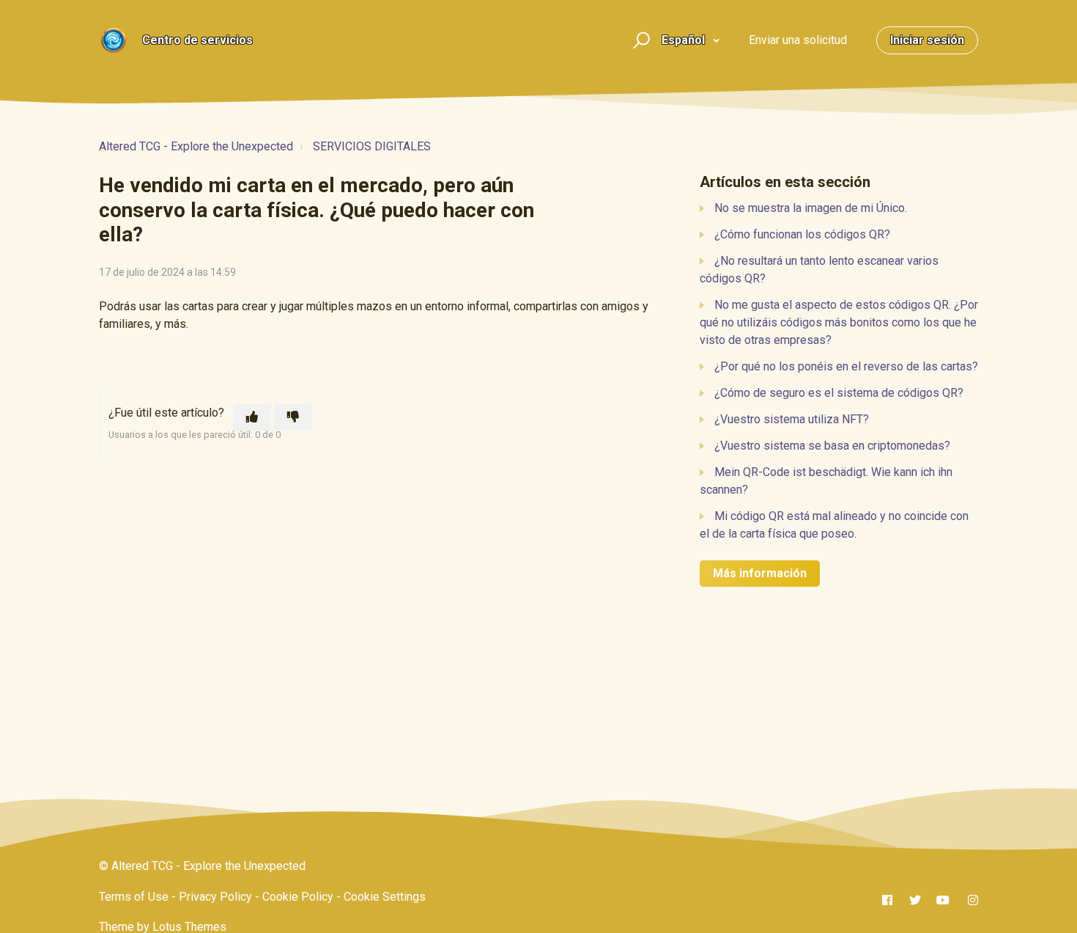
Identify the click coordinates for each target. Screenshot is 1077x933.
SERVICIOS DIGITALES (372, 146)
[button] (639, 41)
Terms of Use (134, 897)
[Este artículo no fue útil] (293, 417)
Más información (760, 573)
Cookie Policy (297, 897)
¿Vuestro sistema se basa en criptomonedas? (832, 446)
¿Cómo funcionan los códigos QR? (802, 234)
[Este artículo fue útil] (252, 417)
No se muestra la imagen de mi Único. (810, 208)
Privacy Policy (215, 897)
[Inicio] (113, 40)
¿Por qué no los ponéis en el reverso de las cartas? (846, 366)
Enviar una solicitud (798, 40)
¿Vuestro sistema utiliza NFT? (791, 419)
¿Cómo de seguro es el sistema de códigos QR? (838, 393)
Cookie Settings (385, 897)
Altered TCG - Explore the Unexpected (196, 146)
